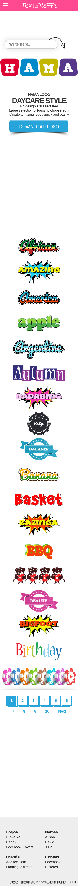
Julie (48, 847)
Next (62, 711)
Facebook (52, 862)
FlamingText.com (19, 867)
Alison (50, 837)
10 (47, 711)
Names (51, 832)
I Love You (14, 837)
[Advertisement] (40, 23)
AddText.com (16, 862)
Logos (12, 832)
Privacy (14, 881)
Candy (11, 842)
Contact (52, 857)
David (49, 842)
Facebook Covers (19, 847)
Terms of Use (28, 881)
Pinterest (52, 867)
